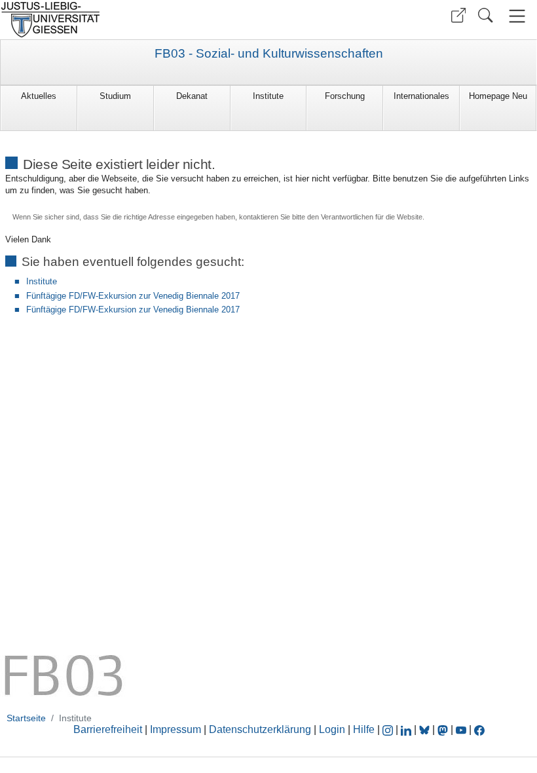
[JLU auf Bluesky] (425, 729)
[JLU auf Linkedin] (407, 729)
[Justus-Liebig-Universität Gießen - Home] (132, 19)
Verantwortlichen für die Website (371, 217)
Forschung (345, 96)
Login (333, 729)
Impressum (175, 729)
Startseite (26, 718)
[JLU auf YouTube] (461, 729)
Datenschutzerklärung (260, 729)
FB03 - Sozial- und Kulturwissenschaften (269, 54)
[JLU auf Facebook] (479, 729)
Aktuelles (38, 96)
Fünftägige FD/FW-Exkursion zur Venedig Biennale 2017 (133, 296)
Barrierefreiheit (107, 729)
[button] (458, 15)
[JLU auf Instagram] (389, 729)
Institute (268, 96)
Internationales (421, 96)
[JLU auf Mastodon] (444, 729)
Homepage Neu (498, 96)
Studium (115, 96)
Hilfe (364, 729)
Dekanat (192, 96)
